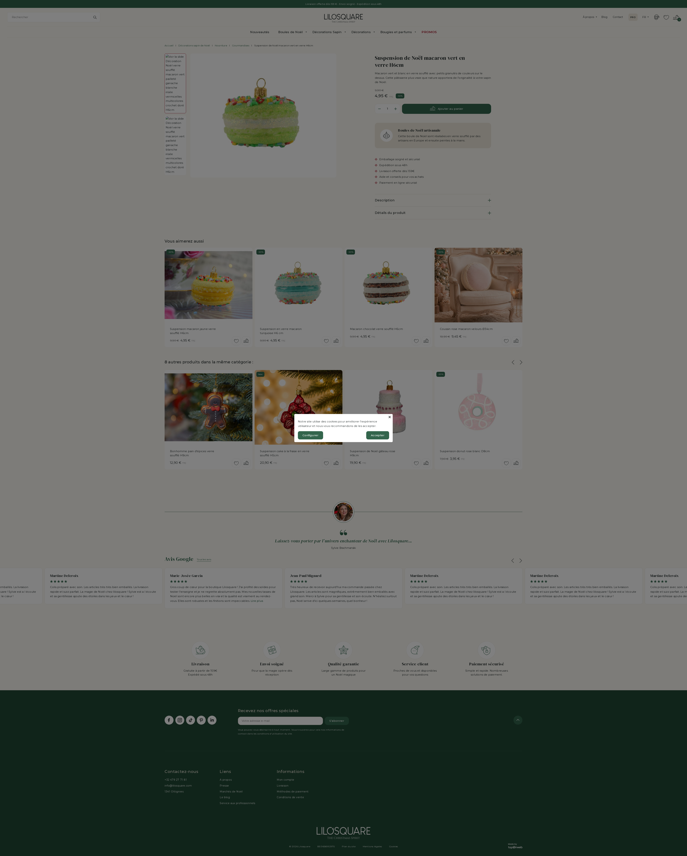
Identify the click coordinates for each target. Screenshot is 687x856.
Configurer (310, 435)
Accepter (377, 435)
